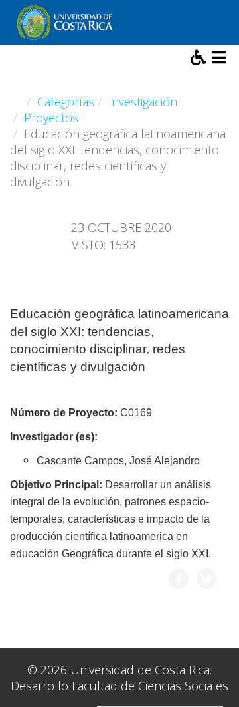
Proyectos (51, 118)
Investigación (142, 102)
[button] (200, 59)
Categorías (65, 102)
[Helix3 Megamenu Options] (219, 58)
